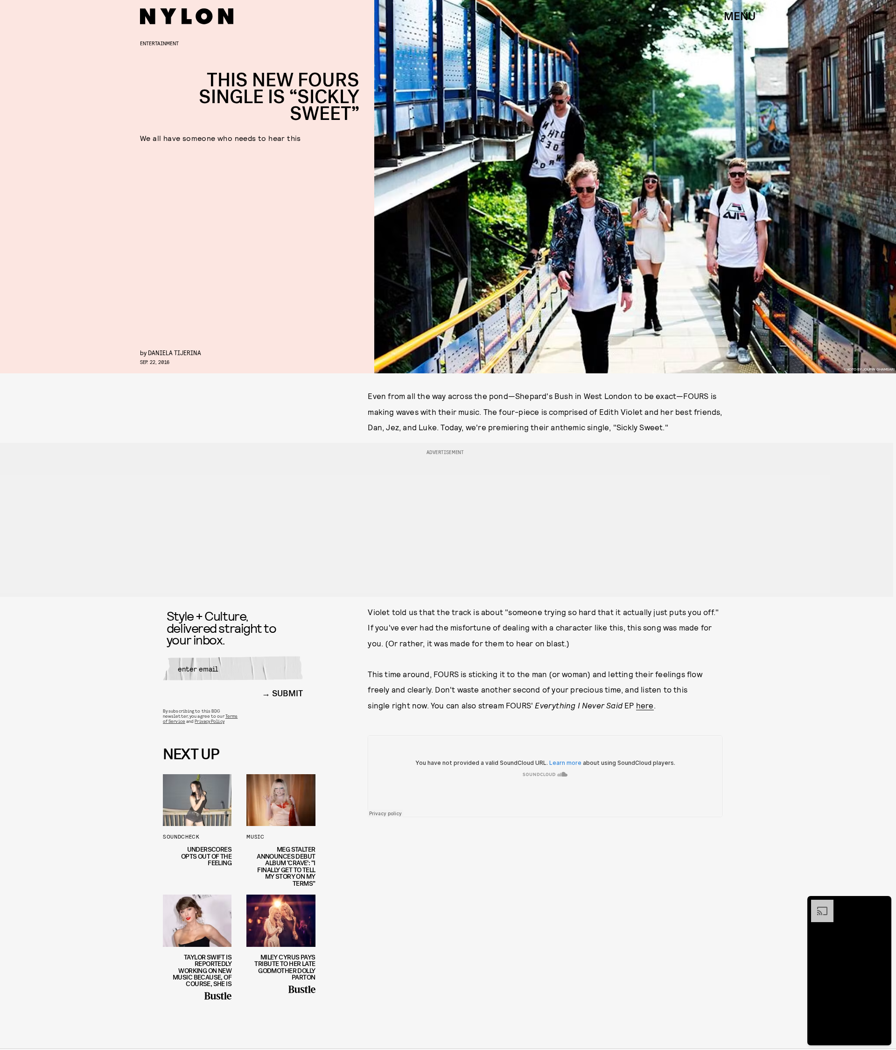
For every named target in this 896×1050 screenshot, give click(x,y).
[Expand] (817, 904)
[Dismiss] (881, 904)
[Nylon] (186, 16)
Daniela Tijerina (174, 353)
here (645, 705)
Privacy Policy (209, 721)
